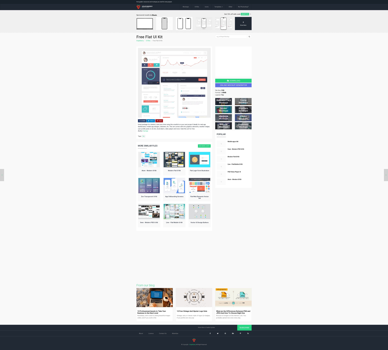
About (141, 333)
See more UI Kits (204, 146)
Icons (207, 7)
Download (234, 81)
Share (143, 121)
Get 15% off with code (236, 14)
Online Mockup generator (233, 85)
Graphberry (140, 41)
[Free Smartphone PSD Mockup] (2, 175)
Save (160, 121)
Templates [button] (218, 7)
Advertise (175, 333)
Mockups (186, 7)
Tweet (152, 121)
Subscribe (244, 327)
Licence (151, 333)
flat (143, 136)
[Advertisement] (174, 256)
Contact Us (163, 333)
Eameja (145, 131)
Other (230, 7)
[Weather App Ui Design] (386, 175)
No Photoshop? (243, 7)
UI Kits (197, 7)
